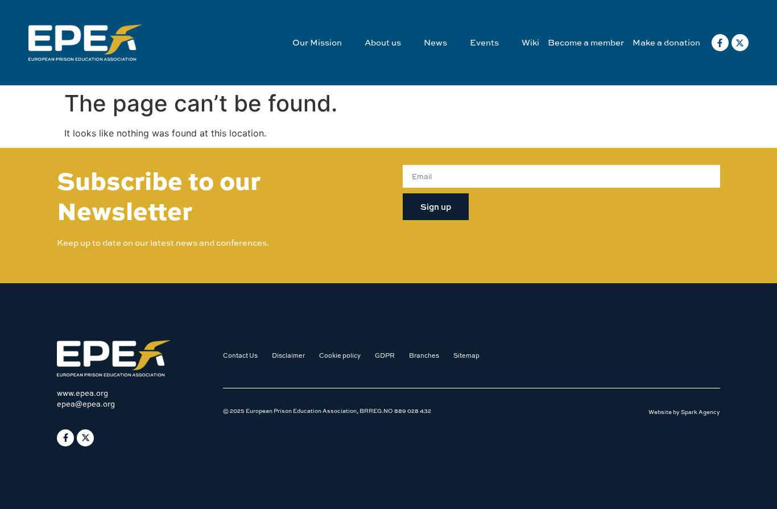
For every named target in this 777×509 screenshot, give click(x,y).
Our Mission (317, 42)
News (435, 42)
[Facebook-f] (720, 42)
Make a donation (666, 42)
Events (484, 42)
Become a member (586, 42)
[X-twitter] (740, 42)
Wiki (530, 42)
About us (383, 42)
